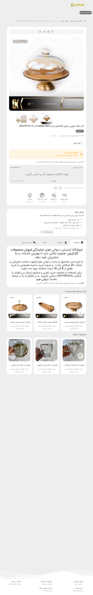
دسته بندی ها (85, 12)
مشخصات (60, 242)
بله (60, 188)
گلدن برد (38, 162)
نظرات (44, 242)
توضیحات (76, 242)
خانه (85, 21)
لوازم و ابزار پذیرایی (76, 21)
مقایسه (44, 32)
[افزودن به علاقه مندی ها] (67, 325)
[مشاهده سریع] (75, 325)
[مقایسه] (71, 325)
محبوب (52, 32)
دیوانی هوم (42, 279)
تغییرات (40, 32)
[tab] (78, 243)
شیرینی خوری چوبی (69, 162)
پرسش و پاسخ (27, 242)
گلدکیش (44, 162)
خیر (56, 188)
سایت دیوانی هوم (48, 262)
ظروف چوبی (64, 21)
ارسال (48, 32)
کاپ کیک (51, 162)
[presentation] (13, 73)
